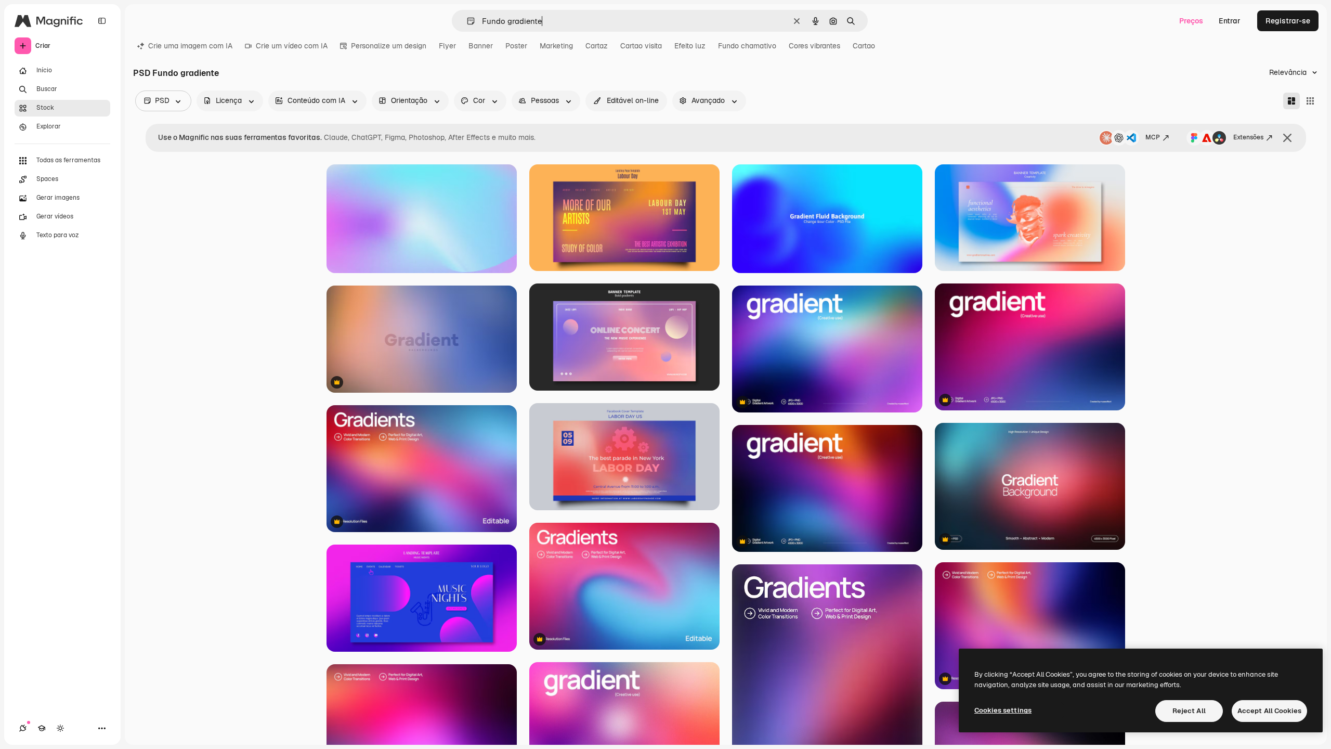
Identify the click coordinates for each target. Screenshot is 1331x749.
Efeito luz (690, 45)
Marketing (556, 45)
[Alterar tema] (60, 728)
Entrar (1230, 20)
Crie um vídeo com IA (292, 45)
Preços (1191, 20)
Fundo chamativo (747, 45)
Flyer (447, 45)
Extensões (1248, 137)
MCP (1152, 137)
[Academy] (41, 728)
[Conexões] (23, 728)
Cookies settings (1003, 710)
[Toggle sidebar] (102, 20)
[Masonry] (1291, 101)
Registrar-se (1287, 20)
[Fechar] (1287, 138)
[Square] (1310, 101)
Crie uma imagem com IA (190, 45)
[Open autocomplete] (466, 21)
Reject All (1189, 710)
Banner (480, 45)
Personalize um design (388, 45)
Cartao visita (641, 45)
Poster (516, 45)
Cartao (864, 45)
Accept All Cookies (1269, 710)
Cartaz (596, 45)
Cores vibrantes (814, 45)
